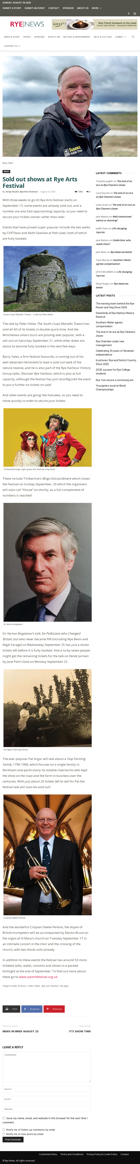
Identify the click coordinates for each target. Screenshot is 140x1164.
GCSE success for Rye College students (113, 371)
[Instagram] (134, 13)
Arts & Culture (103, 36)
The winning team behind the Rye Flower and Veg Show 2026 (115, 305)
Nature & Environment (76, 36)
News (6, 171)
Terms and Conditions (71, 1154)
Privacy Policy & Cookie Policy (102, 1154)
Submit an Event (35, 8)
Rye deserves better (121, 252)
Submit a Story (12, 8)
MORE (95, 8)
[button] (133, 37)
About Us (82, 8)
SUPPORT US (11, 46)
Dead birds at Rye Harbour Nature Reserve (115, 315)
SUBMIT (119, 36)
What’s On (54, 36)
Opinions (39, 36)
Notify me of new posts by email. (25, 1134)
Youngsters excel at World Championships (111, 387)
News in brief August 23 (20, 1031)
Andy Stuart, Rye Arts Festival (22, 191)
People (27, 36)
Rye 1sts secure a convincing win (114, 380)
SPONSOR (68, 8)
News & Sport (12, 36)
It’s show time (80, 1031)
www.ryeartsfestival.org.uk (38, 977)
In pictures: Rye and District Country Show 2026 (116, 362)
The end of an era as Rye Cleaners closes (115, 333)
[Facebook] (128, 13)
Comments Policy (48, 1154)
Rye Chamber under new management (110, 343)
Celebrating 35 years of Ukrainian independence (115, 352)
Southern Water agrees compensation (109, 324)
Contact (53, 8)
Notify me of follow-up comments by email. (30, 1129)
